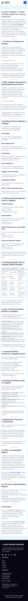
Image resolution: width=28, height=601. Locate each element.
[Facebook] (2, 554)
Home (3, 560)
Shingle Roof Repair (7, 573)
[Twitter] (5, 554)
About (3, 564)
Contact (4, 567)
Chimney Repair (6, 576)
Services (4, 562)
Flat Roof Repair (6, 575)
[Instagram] (11, 554)
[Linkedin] (15, 554)
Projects (4, 565)
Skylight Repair (5, 578)
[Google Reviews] (8, 554)
